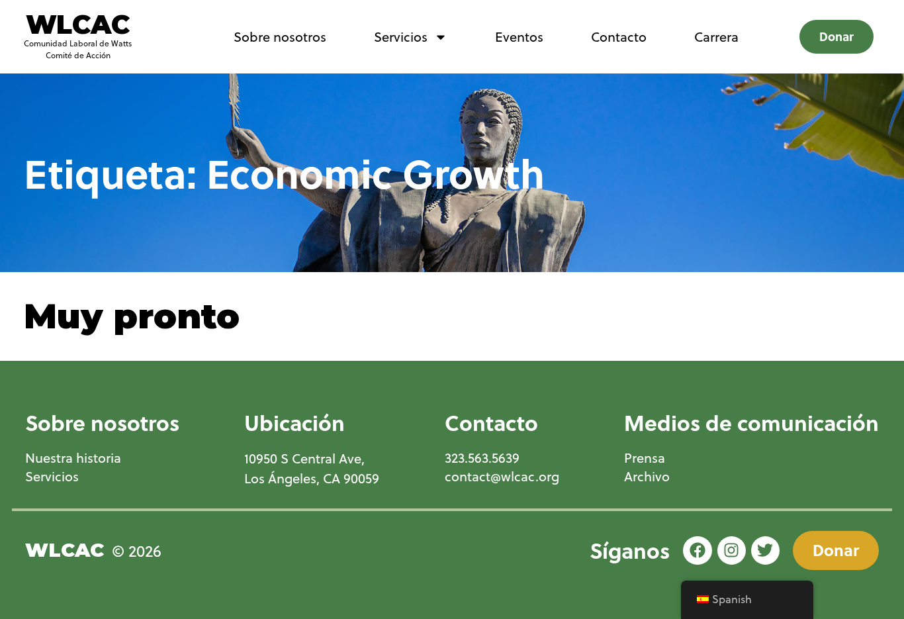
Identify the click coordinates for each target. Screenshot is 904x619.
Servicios (401, 36)
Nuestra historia (73, 458)
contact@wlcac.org (502, 476)
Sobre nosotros (280, 36)
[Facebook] (697, 550)
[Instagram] (731, 550)
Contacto (619, 36)
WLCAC (78, 24)
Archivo (647, 476)
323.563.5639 (482, 458)
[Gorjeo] (765, 550)
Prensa (644, 458)
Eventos (519, 36)
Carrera (716, 36)
